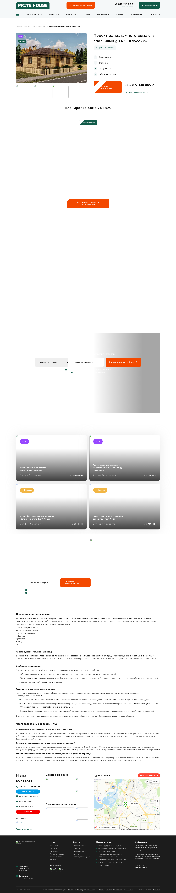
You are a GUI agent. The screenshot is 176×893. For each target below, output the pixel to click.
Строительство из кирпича (79, 852)
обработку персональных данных (94, 372)
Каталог (27, 26)
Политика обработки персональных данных (119, 890)
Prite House (156, 890)
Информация (136, 14)
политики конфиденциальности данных (97, 369)
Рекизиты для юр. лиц (24, 829)
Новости (53, 859)
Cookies (101, 890)
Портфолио (71, 14)
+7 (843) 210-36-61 (29, 787)
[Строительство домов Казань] (27, 850)
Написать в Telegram (28, 791)
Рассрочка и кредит (57, 854)
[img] (18, 823)
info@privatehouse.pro (26, 806)
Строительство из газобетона (79, 847)
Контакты (155, 14)
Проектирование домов (81, 857)
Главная (19, 26)
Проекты (53, 14)
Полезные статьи (56, 857)
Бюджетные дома (39, 26)
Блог (88, 14)
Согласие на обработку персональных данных (82, 890)
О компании (103, 14)
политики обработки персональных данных (59, 590)
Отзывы (119, 14)
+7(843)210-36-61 (124, 4)
